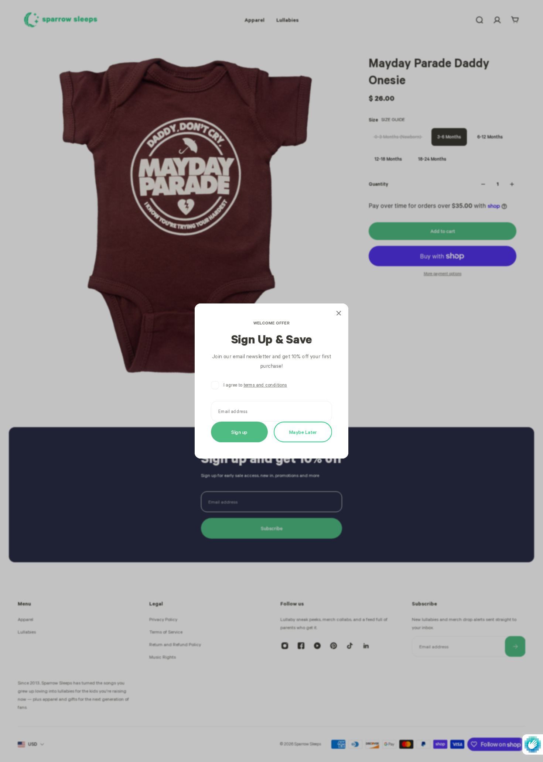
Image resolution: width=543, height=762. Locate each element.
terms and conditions (265, 385)
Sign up (239, 432)
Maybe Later (303, 432)
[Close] (338, 313)
